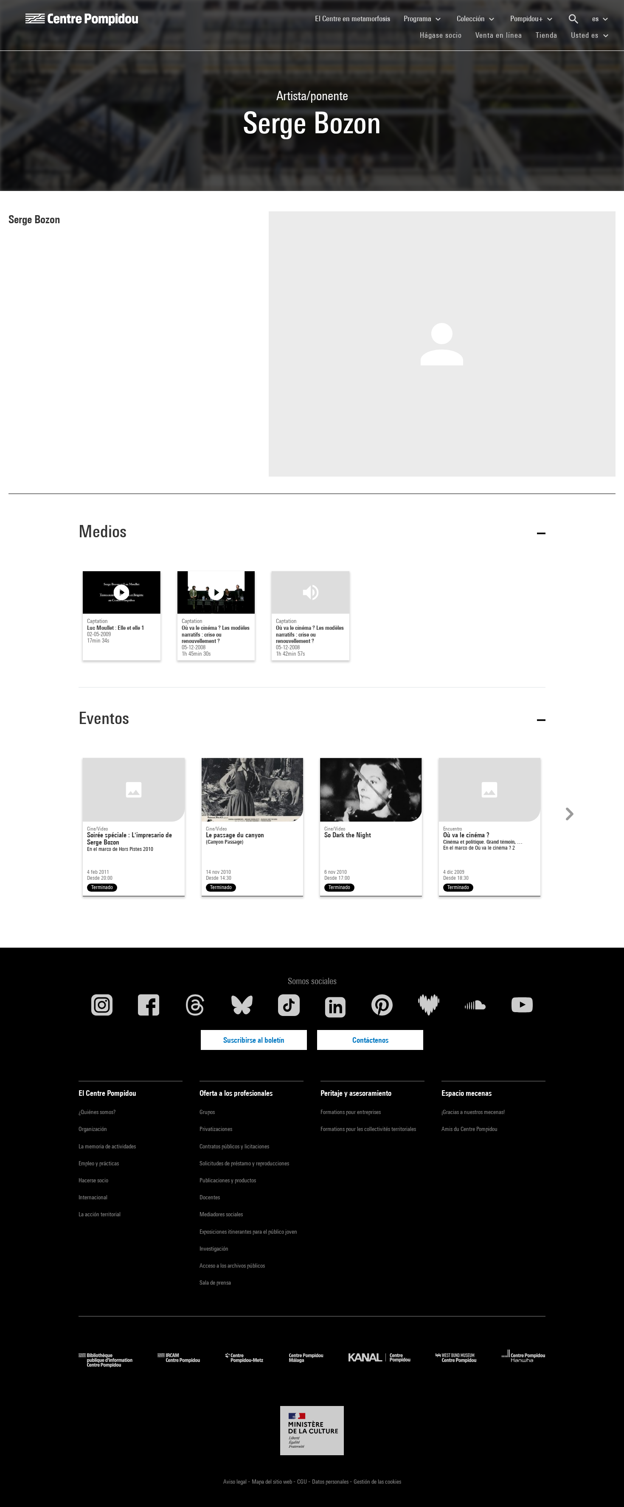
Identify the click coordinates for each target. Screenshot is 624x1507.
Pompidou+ (527, 18)
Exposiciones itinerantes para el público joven (248, 1231)
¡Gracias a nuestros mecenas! (473, 1112)
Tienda (550, 34)
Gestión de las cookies (377, 1481)
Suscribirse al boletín (253, 1040)
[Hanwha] (523, 1365)
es (596, 18)
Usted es (586, 35)
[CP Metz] (250, 1365)
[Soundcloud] (475, 1007)
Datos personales (331, 1481)
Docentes (210, 1197)
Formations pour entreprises (350, 1112)
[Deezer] (428, 1007)
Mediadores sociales (221, 1214)
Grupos (207, 1112)
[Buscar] (573, 19)
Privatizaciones (216, 1128)
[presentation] (568, 814)
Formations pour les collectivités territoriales (368, 1128)
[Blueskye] (242, 1007)
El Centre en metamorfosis (356, 18)
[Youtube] (522, 1007)
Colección (471, 18)
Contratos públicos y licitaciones (234, 1146)
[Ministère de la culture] (312, 1430)
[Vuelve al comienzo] (604, 1487)
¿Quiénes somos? (97, 1112)
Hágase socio (444, 34)
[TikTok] (288, 1007)
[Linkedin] (335, 1007)
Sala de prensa (215, 1282)
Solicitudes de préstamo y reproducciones (244, 1163)
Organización (93, 1128)
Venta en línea (498, 35)
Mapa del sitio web (272, 1481)
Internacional (93, 1197)
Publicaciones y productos (228, 1180)
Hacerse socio (93, 1180)
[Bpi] (112, 1365)
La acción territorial (100, 1214)
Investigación (214, 1248)
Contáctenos (370, 1040)
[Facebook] (148, 1007)
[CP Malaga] (312, 1365)
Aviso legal (235, 1481)
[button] (312, 533)
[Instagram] (102, 1007)
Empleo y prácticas (99, 1163)
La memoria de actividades (107, 1146)
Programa (418, 18)
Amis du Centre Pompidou (469, 1128)
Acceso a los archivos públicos (232, 1265)
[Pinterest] (382, 1007)
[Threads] (195, 1007)
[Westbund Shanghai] (462, 1365)
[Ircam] (185, 1365)
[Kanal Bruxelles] (386, 1365)
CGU (302, 1481)
